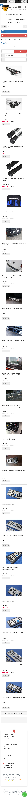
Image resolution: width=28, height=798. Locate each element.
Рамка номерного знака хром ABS (12, 665)
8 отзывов (11, 154)
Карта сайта (7, 748)
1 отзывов (11, 89)
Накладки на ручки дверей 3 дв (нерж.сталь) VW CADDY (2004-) (11, 406)
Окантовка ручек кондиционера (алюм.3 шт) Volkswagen (14, 471)
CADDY (13, 39)
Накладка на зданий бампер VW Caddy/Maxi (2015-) (11, 276)
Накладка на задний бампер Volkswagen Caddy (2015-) (14, 244)
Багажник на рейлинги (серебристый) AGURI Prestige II (13, 146)
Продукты (6, 738)
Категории (5, 35)
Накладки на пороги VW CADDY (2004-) (13, 340)
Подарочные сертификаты (11, 757)
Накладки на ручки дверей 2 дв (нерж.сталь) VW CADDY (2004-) (11, 373)
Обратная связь (8, 746)
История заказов (8, 767)
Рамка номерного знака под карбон (12, 632)
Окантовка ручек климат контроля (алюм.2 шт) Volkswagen (12, 438)
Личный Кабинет (8, 765)
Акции (5, 758)
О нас (5, 740)
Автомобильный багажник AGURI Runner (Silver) (14, 114)
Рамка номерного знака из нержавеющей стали (10, 568)
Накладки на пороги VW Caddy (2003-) (13, 308)
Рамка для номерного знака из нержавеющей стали (11, 503)
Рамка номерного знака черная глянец (13, 697)
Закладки (6, 769)
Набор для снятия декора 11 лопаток (12, 211)
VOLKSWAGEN (7, 39)
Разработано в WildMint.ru (9, 777)
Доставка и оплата (9, 736)
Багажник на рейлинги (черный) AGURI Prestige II (13, 179)
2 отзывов (11, 121)
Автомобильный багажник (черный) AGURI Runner (12, 82)
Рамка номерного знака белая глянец (13, 535)
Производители (8, 755)
